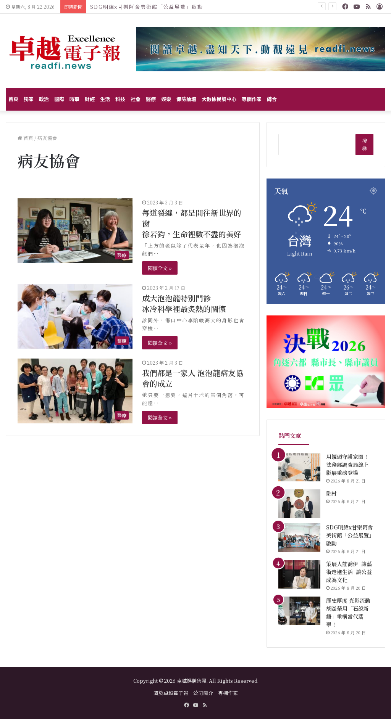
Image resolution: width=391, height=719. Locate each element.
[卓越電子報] (65, 50)
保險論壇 (186, 99)
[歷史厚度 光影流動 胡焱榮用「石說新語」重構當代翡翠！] (299, 611)
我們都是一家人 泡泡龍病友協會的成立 (192, 378)
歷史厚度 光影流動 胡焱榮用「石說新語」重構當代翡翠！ (349, 612)
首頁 (13, 99)
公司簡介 (203, 692)
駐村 (331, 493)
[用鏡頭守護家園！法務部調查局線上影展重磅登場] (299, 467)
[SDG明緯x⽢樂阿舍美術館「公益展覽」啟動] (299, 537)
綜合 (272, 99)
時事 (74, 99)
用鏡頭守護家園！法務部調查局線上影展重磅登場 (347, 464)
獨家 (29, 99)
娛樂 (166, 99)
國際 (59, 99)
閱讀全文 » (160, 268)
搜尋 (364, 144)
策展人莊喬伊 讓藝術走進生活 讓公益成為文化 (349, 572)
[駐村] (299, 503)
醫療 (151, 99)
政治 (44, 99)
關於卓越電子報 (170, 692)
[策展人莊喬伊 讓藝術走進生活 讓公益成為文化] (299, 574)
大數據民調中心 (219, 99)
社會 (136, 99)
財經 (90, 99)
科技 (120, 99)
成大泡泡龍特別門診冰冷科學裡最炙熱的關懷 (184, 303)
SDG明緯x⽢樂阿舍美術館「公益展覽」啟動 (146, 6)
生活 (105, 99)
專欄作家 (252, 99)
